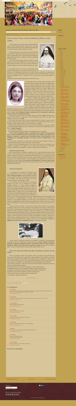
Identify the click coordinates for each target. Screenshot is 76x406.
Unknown (11, 289)
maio (61, 81)
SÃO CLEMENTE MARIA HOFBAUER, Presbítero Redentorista (64, 109)
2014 (60, 68)
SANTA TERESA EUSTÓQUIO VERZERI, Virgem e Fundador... (64, 120)
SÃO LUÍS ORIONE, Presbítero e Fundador (64, 107)
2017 (60, 63)
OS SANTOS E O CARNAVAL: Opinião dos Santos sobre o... (65, 144)
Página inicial (31, 379)
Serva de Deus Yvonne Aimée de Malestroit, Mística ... (64, 90)
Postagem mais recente (11, 379)
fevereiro (62, 147)
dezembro (62, 70)
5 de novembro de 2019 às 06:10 (15, 325)
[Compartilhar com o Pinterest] (28, 283)
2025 (60, 52)
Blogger (44, 397)
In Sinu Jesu (12, 342)
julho (61, 78)
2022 (60, 55)
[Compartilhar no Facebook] (27, 283)
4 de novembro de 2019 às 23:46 (15, 318)
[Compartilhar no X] (26, 283)
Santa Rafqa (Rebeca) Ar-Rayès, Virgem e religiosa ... (65, 101)
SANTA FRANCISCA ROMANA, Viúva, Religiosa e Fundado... (64, 116)
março (61, 84)
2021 (60, 57)
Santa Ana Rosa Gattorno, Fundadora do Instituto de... (64, 94)
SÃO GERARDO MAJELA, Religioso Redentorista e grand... (64, 127)
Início (8, 26)
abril (61, 83)
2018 (60, 62)
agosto (61, 76)
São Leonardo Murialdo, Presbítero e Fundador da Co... (65, 87)
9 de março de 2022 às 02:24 (15, 345)
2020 (60, 58)
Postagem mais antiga (50, 379)
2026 (60, 50)
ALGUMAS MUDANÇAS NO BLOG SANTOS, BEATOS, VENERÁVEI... (65, 113)
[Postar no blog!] (24, 283)
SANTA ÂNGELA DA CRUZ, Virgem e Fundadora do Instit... (65, 141)
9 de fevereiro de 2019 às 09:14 (15, 306)
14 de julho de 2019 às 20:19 (15, 312)
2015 (60, 67)
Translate (13, 389)
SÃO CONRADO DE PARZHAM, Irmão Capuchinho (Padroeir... (64, 137)
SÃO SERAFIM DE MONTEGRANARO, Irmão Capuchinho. (64, 134)
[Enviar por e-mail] (23, 283)
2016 (60, 65)
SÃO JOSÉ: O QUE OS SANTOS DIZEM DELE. (64, 104)
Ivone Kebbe (12, 303)
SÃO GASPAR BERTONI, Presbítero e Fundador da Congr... (65, 123)
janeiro (61, 149)
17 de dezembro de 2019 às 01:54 (16, 331)
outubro (61, 73)
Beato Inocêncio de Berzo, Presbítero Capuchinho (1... (64, 130)
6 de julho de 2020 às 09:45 (14, 338)
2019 (60, 60)
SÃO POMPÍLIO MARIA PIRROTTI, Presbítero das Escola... (64, 97)
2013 (60, 151)
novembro (62, 71)
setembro (62, 75)
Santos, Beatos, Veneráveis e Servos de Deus (26, 8)
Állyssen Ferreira (62, 158)
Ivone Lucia (12, 315)
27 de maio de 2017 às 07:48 (15, 293)
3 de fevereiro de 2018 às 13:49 (15, 299)
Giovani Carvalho (62, 156)
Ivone (11, 328)
